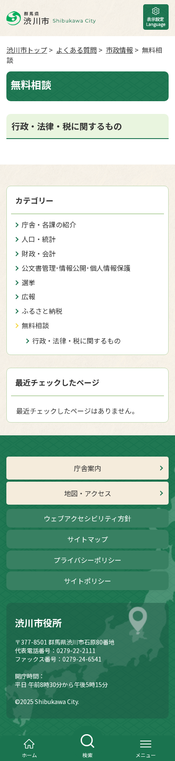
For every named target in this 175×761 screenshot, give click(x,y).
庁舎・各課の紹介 (49, 224)
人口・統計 (39, 239)
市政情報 (119, 50)
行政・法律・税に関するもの (76, 340)
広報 (28, 296)
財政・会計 (39, 253)
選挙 (28, 282)
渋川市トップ (26, 50)
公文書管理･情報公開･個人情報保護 (76, 268)
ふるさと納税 (42, 311)
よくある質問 (76, 50)
